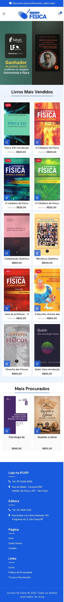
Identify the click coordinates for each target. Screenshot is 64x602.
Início (11, 538)
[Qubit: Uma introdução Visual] (47, 345)
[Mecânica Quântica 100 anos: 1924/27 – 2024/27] (47, 234)
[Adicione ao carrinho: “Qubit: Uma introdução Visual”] (37, 364)
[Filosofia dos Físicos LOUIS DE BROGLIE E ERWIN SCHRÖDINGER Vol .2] (17, 345)
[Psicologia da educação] (17, 415)
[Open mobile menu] (4, 14)
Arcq (41, 596)
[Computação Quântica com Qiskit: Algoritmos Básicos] (17, 234)
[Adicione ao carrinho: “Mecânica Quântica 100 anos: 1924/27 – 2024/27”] (37, 253)
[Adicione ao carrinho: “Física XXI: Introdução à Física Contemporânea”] (7, 142)
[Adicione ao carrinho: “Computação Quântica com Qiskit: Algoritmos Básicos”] (7, 253)
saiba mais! (49, 3)
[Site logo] (32, 13)
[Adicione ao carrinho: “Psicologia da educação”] (7, 431)
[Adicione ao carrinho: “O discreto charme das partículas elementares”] (37, 308)
